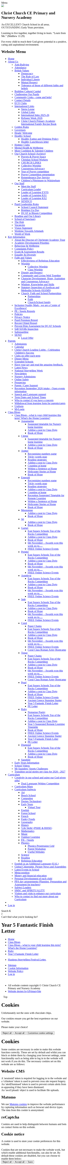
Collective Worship (31, 165)
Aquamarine (27, 421)
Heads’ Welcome (23, 133)
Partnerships (34, 296)
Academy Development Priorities (32, 242)
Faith (30, 299)
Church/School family (39, 302)
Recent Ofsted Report (26, 323)
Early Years (27, 804)
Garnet (24, 528)
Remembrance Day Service (35, 177)
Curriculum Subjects (25, 789)
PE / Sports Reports (25, 311)
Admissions (21, 343)
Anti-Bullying (22, 64)
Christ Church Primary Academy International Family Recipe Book (38, 122)
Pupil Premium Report (26, 320)
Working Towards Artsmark (29, 231)
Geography (27, 822)
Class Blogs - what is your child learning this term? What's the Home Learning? (38, 417)
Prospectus (20, 382)
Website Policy (15, 971)
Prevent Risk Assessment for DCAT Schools (38, 326)
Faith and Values (23, 257)
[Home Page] (2, 6)
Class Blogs (14, 412)
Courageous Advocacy (33, 168)
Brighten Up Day (30, 210)
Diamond (26, 744)
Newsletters (21, 373)
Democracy (27, 73)
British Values (22, 70)
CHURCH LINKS (31, 162)
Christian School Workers (34, 159)
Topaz (24, 652)
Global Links (28, 112)
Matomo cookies (18, 1104)
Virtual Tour (34, 807)
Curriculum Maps (24, 786)
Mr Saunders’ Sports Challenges (31, 768)
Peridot (25, 551)
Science (25, 854)
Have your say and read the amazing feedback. (39, 364)
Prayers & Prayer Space (33, 156)
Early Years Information (27, 762)
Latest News (21, 367)
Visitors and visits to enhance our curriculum (38, 893)
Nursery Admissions (25, 376)
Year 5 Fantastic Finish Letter (43, 703)
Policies (19, 314)
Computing (27, 798)
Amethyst (26, 575)
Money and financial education (31, 875)
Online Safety (22, 379)
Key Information (16, 237)
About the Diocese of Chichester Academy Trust (40, 239)
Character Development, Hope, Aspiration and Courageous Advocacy (43, 280)
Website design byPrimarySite (24, 991)
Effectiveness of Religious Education (40, 260)
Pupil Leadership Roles (27, 204)
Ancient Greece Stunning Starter (45, 700)
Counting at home (37, 465)
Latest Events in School (27, 869)
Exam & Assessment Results (29, 251)
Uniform (19, 406)
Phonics (25, 843)
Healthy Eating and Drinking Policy (40, 138)
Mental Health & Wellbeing (29, 147)
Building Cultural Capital (28, 91)
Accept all (19, 1033)
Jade (23, 599)
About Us (13, 61)
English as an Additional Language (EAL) (37, 863)
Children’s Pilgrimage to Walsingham (40, 180)
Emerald (25, 477)
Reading (25, 857)
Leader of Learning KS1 (34, 195)
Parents (12, 340)
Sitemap (12, 965)
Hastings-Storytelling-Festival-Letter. (27, 959)
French (24, 816)
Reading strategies (37, 459)
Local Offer (27, 338)
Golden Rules (22, 127)
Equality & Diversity (25, 254)
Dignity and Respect (31, 272)
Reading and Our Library (28, 216)
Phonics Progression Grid (41, 845)
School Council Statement (34, 207)
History (25, 825)
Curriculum (14, 774)
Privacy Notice (22, 317)
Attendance (20, 67)
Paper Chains (35, 626)
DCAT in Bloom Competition (36, 213)
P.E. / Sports (27, 840)
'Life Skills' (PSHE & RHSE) (36, 828)
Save (30, 1162)
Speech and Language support (30, 394)
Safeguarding (21, 332)
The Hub (19, 222)
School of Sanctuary (25, 219)
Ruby (24, 709)
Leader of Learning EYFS (35, 192)
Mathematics (27, 831)
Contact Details (23, 100)
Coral (24, 623)
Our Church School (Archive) (30, 153)
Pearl (23, 682)
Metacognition (22, 872)
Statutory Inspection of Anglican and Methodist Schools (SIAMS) (40, 289)
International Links (24, 106)
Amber (24, 450)
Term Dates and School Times (30, 397)
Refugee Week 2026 (31, 118)
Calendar (19, 346)
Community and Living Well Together (41, 275)
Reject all (7, 1033)
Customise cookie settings (40, 1033)
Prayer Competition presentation (38, 174)
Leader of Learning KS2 (34, 198)
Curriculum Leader (31, 189)
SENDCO (26, 201)
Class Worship (35, 269)
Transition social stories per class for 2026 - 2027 (40, 771)
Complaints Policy (24, 248)
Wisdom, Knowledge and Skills (37, 284)
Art (23, 792)
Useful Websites (36, 851)
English (25, 810)
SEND (18, 335)
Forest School (28, 813)
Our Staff (19, 183)
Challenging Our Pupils (27, 94)
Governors (20, 130)
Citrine (24, 436)
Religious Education (31, 860)
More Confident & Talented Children (34, 150)
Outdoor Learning (30, 837)
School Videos (22, 765)
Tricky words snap (37, 456)
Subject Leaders (23, 887)
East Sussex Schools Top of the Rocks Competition (44, 532)
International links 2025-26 (35, 115)
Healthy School (23, 136)
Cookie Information (18, 968)
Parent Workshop (37, 848)
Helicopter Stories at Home (42, 471)
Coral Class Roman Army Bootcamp (47, 649)
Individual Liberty (30, 79)
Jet (22, 519)
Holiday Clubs (22, 144)
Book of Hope (35, 433)
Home (11, 58)
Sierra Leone (27, 109)
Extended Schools (24, 361)
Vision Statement (23, 228)
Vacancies (20, 225)
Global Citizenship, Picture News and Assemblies (40, 866)
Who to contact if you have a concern (34, 400)
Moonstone (27, 510)
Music (24, 834)
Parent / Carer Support (26, 385)
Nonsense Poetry (36, 712)
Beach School (28, 795)
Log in (11, 905)
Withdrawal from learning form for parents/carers (40, 403)
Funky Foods (28, 819)
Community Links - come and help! (33, 97)
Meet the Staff (28, 186)
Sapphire (25, 759)
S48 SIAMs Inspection (26, 329)
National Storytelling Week (29, 370)
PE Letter (33, 706)
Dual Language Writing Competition (40, 783)
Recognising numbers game (42, 453)
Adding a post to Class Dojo (42, 430)
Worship (25, 263)
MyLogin (19, 409)
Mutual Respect (29, 82)
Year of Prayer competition (35, 171)
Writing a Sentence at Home (42, 468)
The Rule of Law (30, 76)
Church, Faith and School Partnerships (41, 293)
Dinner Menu (22, 358)
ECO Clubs (21, 103)
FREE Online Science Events (43, 548)
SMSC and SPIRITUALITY (30, 890)
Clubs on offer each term (27, 355)
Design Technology (31, 801)
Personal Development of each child (33, 878)
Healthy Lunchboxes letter (35, 141)
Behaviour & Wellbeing (27, 245)
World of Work (22, 234)
